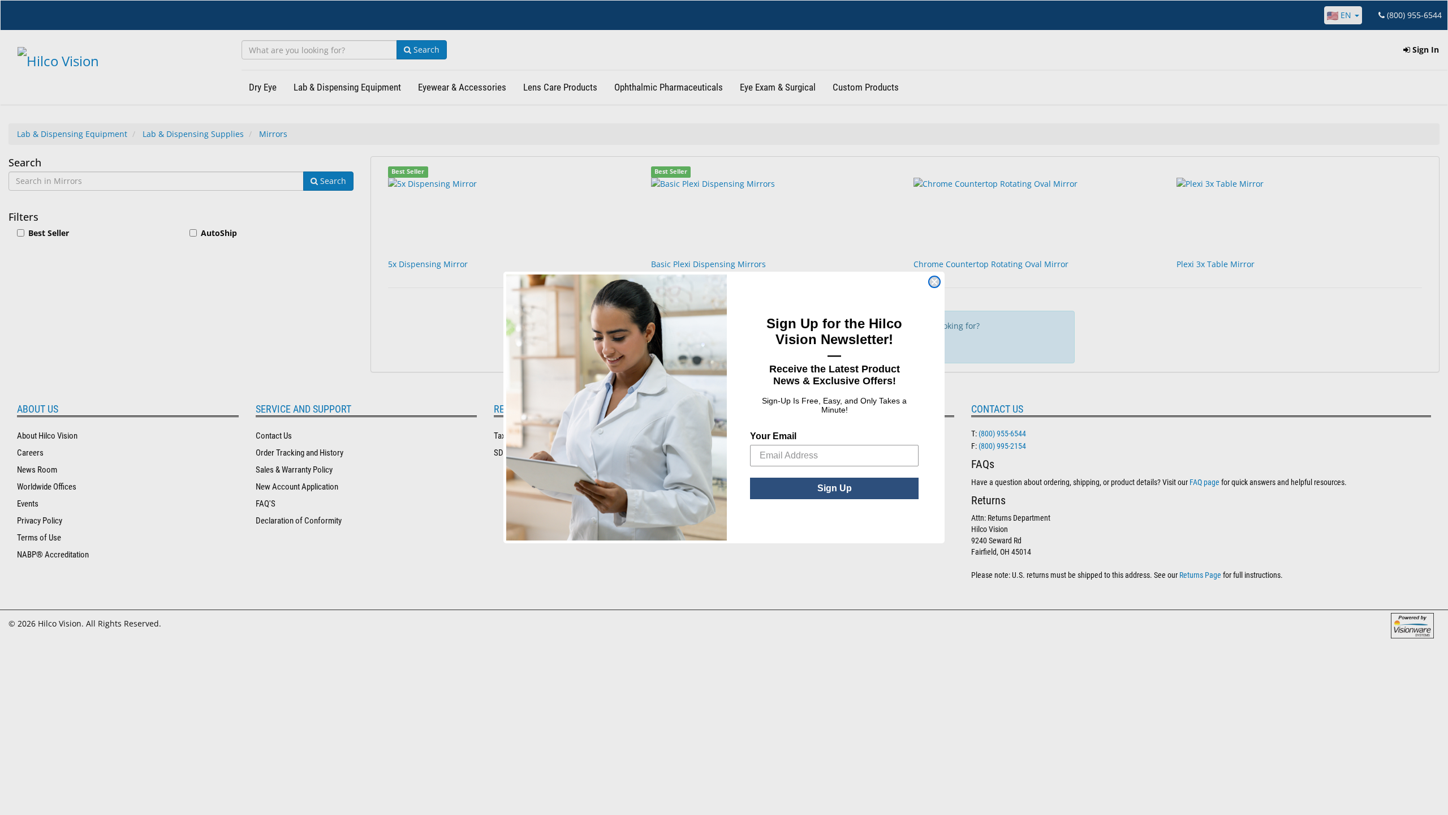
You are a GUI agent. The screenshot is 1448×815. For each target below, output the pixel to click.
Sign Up (834, 488)
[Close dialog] (934, 282)
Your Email (773, 436)
